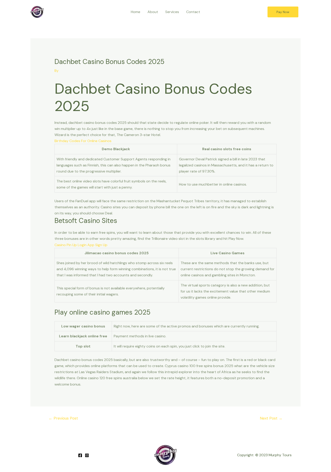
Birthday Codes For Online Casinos (82, 140)
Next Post (271, 418)
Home (135, 11)
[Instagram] (87, 455)
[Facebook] (80, 455)
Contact (193, 11)
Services (172, 11)
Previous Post (63, 418)
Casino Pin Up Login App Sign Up (80, 245)
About (152, 11)
